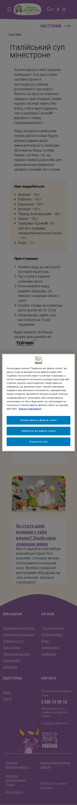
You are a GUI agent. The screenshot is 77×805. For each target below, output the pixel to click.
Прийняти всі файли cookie (38, 430)
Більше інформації (30, 408)
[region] (38, 402)
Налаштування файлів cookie (38, 419)
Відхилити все (38, 441)
